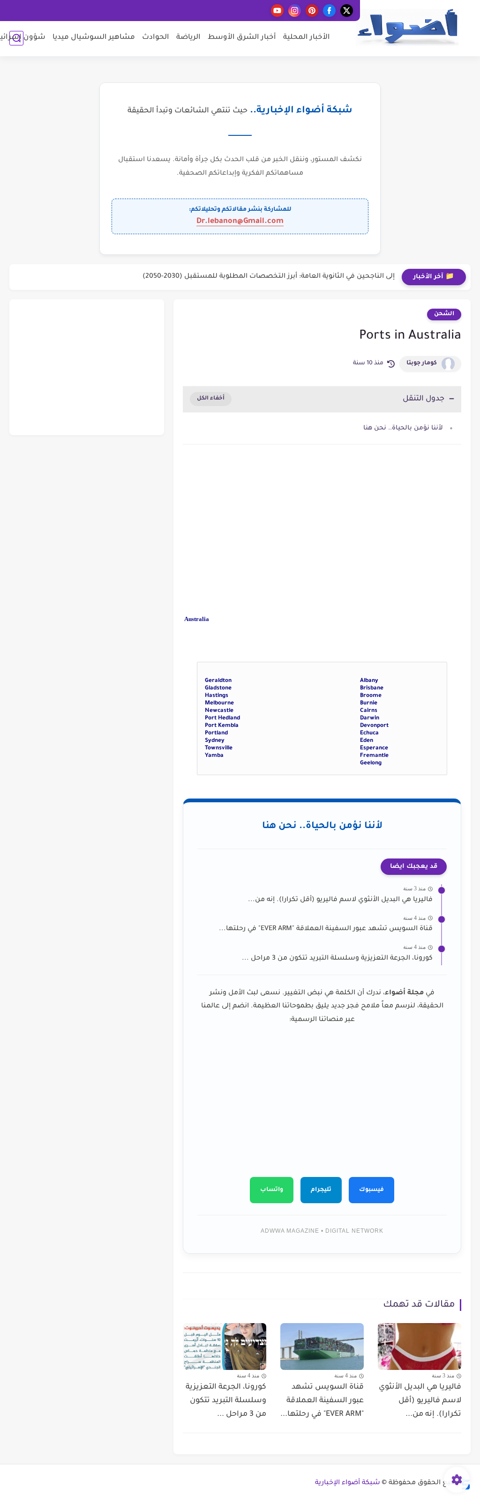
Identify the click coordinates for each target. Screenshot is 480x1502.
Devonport (374, 726)
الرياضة (188, 38)
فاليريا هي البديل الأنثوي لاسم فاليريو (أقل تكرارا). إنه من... (340, 900)
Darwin (369, 718)
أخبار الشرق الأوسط (242, 38)
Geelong (371, 763)
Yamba (214, 756)
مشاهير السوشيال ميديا (93, 38)
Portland (216, 733)
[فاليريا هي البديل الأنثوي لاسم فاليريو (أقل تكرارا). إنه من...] (419, 1346)
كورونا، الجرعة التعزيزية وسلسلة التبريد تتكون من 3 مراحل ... (337, 958)
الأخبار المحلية (306, 38)
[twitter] (346, 10)
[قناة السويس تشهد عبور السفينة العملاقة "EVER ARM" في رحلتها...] (322, 1346)
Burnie (368, 703)
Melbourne (219, 703)
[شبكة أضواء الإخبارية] (407, 27)
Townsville (218, 748)
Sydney (215, 741)
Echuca (369, 733)
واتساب (271, 1190)
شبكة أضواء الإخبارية (347, 1483)
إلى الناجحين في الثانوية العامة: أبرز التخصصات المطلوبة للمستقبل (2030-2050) (268, 277)
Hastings (216, 696)
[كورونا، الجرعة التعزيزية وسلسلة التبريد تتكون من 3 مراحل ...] (224, 1346)
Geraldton (218, 681)
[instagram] (294, 10)
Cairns (368, 711)
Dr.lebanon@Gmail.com (240, 221)
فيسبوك (371, 1190)
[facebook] (329, 10)
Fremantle (374, 756)
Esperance (374, 748)
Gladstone (218, 688)
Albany (369, 681)
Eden (366, 741)
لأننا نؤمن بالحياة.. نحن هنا (403, 428)
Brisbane (371, 688)
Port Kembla (222, 726)
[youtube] (277, 10)
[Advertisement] (322, 531)
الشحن (444, 314)
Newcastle (219, 711)
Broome (371, 696)
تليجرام (321, 1190)
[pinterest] (312, 10)
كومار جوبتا (421, 363)
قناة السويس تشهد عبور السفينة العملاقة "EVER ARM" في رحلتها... (326, 929)
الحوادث (155, 38)
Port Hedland (222, 718)
